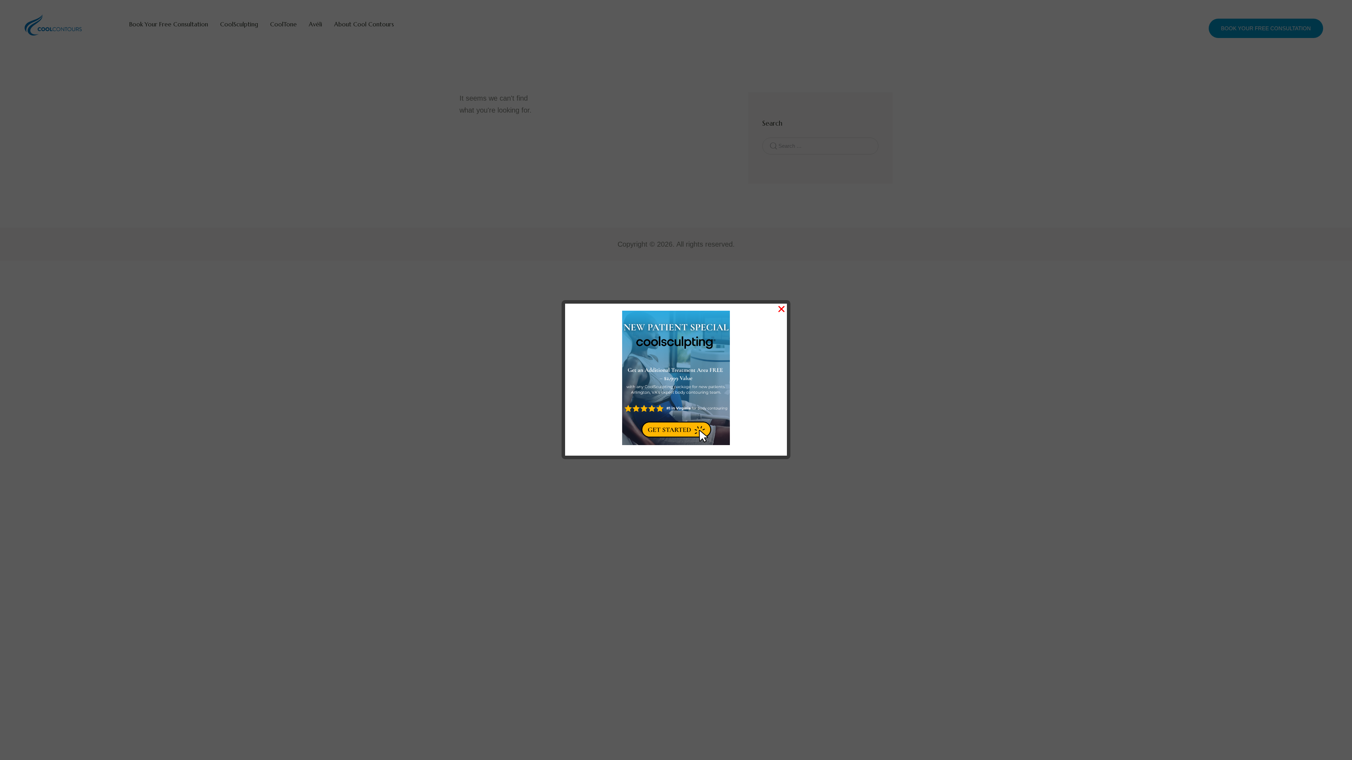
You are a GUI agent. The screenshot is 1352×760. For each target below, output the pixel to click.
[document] (676, 380)
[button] (781, 309)
